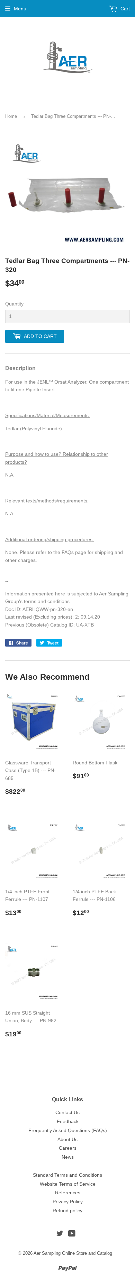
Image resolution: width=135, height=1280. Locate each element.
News (68, 1157)
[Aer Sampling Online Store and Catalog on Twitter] (59, 1234)
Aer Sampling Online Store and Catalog (73, 1253)
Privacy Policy (68, 1201)
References (67, 1192)
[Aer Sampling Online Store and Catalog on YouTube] (71, 1234)
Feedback (68, 1121)
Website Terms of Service (68, 1184)
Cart (124, 8)
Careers (67, 1148)
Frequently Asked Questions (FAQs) (67, 1130)
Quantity (14, 304)
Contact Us (67, 1112)
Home (11, 116)
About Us (67, 1139)
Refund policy (67, 1210)
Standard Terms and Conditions (67, 1175)
